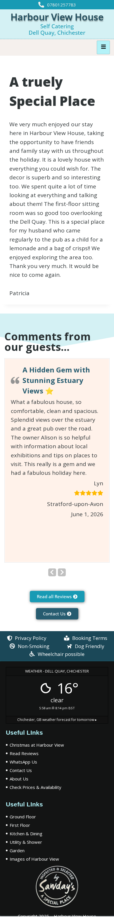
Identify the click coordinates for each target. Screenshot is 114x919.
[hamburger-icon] (103, 47)
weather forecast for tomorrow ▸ (57, 719)
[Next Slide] (62, 572)
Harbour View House (57, 16)
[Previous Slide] (52, 572)
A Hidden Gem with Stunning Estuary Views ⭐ (56, 380)
